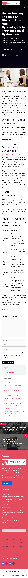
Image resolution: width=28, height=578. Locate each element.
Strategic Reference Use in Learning (13, 507)
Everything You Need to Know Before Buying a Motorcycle (13, 428)
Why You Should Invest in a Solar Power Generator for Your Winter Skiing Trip (13, 406)
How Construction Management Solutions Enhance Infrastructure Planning (14, 393)
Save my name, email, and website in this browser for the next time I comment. (14, 355)
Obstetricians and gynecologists (11, 155)
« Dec (13, 554)
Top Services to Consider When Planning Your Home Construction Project (14, 413)
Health (6, 309)
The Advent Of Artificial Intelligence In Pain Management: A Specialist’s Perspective (12, 442)
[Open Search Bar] (20, 7)
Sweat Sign (5, 468)
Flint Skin (8, 575)
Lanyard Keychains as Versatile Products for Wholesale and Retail (14, 385)
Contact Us (6, 483)
